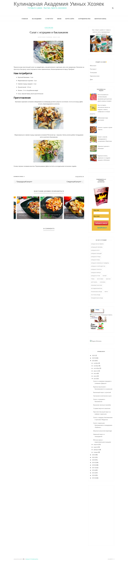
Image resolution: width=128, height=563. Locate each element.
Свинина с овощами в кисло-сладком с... (48, 216)
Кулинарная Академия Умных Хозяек (59, 4)
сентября (96, 368)
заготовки (100, 279)
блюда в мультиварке (97, 244)
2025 (93, 355)
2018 (93, 465)
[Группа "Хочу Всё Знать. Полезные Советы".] (101, 315)
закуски (108, 279)
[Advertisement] (101, 515)
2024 (93, 358)
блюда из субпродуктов (98, 266)
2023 (93, 360)
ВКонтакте (93, 65)
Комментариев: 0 (19, 176)
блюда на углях (95, 275)
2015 (93, 473)
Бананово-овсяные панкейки (102, 405)
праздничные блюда (97, 298)
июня (95, 376)
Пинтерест (93, 69)
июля (95, 373)
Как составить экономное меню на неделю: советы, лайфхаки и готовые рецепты (100, 109)
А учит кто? (49, 18)
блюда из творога (96, 269)
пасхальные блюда (96, 291)
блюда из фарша (96, 272)
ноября (96, 363)
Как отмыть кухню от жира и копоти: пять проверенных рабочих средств (101, 32)
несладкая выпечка (96, 288)
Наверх (110, 559)
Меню (59, 18)
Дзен (91, 79)
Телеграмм (93, 72)
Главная (25, 18)
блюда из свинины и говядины (100, 263)
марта (95, 447)
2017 (93, 467)
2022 (93, 455)
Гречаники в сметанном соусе (102, 396)
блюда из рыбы (95, 260)
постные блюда (95, 294)
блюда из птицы (96, 256)
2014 (93, 475)
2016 (93, 470)
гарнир (105, 275)
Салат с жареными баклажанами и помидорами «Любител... (102, 425)
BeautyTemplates (32, 559)
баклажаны (49, 27)
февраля (96, 449)
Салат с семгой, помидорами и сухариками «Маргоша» (105, 139)
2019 (93, 462)
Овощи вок (20, 215)
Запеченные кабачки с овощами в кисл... (72, 216)
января (96, 452)
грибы (92, 279)
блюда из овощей (96, 253)
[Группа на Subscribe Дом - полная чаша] (97, 329)
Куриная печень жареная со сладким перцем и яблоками (104, 158)
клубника (102, 282)
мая (95, 378)
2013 (93, 478)
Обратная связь (100, 18)
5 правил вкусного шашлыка (101, 408)
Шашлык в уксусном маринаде (102, 431)
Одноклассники (94, 76)
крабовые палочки (96, 285)
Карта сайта (69, 18)
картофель (94, 282)
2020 (93, 460)
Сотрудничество (84, 18)
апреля (96, 444)
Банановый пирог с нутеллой (102, 392)
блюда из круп (95, 250)
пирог (106, 291)
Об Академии (36, 18)
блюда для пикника (96, 247)
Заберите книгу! (101, 223)
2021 (93, 457)
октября (96, 366)
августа (96, 371)
